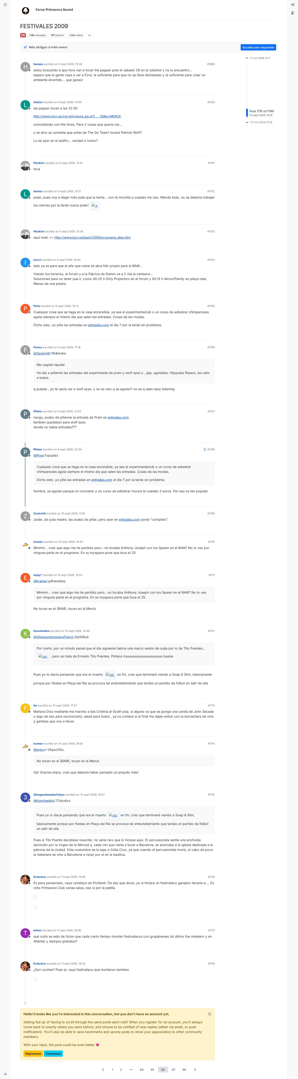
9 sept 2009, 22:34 (70, 449)
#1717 (211, 930)
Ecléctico (39, 876)
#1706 (211, 347)
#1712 (211, 630)
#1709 (211, 513)
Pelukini (38, 163)
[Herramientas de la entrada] (211, 90)
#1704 (211, 259)
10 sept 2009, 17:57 (65, 705)
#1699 (211, 64)
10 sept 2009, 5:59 (73, 513)
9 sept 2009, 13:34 (71, 231)
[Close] (209, 1014)
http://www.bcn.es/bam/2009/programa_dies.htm (93, 237)
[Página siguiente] (195, 1070)
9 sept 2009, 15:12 (67, 306)
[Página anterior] (103, 1070)
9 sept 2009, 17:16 (69, 347)
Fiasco (37, 347)
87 (173, 1069)
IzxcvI (37, 259)
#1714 (211, 743)
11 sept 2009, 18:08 (69, 930)
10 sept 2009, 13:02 (70, 575)
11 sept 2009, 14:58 (73, 876)
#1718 (211, 963)
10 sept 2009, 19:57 (92, 794)
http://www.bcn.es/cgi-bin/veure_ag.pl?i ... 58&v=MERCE (77, 116)
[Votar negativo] (203, 90)
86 (163, 1069)
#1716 (211, 876)
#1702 (211, 191)
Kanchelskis (41, 630)
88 (184, 1069)
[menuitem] (292, 5)
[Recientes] (5, 5)
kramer (38, 541)
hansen (38, 64)
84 (142, 1069)
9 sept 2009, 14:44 (68, 259)
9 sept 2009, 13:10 (71, 163)
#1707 (211, 411)
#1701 (211, 163)
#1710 (211, 541)
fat (35, 705)
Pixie (36, 306)
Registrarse (33, 1053)
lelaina (37, 102)
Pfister (37, 411)
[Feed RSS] (89, 35)
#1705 (211, 306)
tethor (37, 930)
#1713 (211, 705)
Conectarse (53, 1053)
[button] (5, 1074)
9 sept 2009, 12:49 (70, 64)
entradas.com (98, 325)
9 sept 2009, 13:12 (69, 191)
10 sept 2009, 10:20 (70, 541)
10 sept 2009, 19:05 (70, 743)
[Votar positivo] (189, 90)
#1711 (212, 575)
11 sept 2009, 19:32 (73, 963)
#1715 (211, 794)
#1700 (211, 102)
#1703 (211, 231)
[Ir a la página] (131, 1070)
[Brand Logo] (27, 10)
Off (23, 35)
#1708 (211, 449)
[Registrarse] (292, 13)
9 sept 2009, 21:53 (69, 411)
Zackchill (39, 513)
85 (152, 1069)
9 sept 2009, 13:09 (69, 102)
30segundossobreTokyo (49, 794)
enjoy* (37, 575)
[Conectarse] (292, 5)
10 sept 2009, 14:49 (77, 630)
